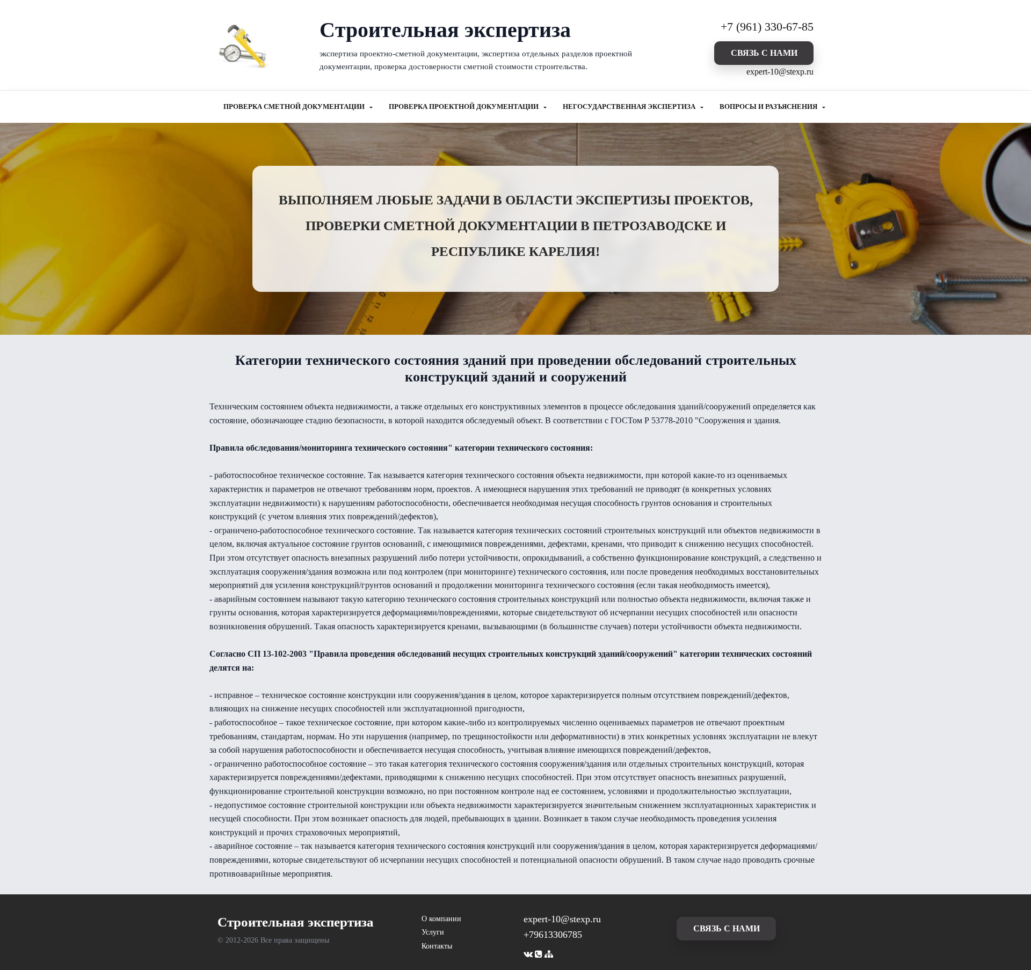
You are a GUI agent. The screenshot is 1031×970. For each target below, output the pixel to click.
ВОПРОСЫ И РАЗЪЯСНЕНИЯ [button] (769, 107)
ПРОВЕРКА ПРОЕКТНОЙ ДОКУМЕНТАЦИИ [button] (464, 107)
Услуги (433, 932)
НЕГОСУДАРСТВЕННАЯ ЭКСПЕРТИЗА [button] (630, 107)
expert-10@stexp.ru (780, 71)
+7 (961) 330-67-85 (767, 26)
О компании (441, 919)
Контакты (437, 946)
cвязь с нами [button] (764, 52)
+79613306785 (553, 934)
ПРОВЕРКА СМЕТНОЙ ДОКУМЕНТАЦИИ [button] (294, 107)
